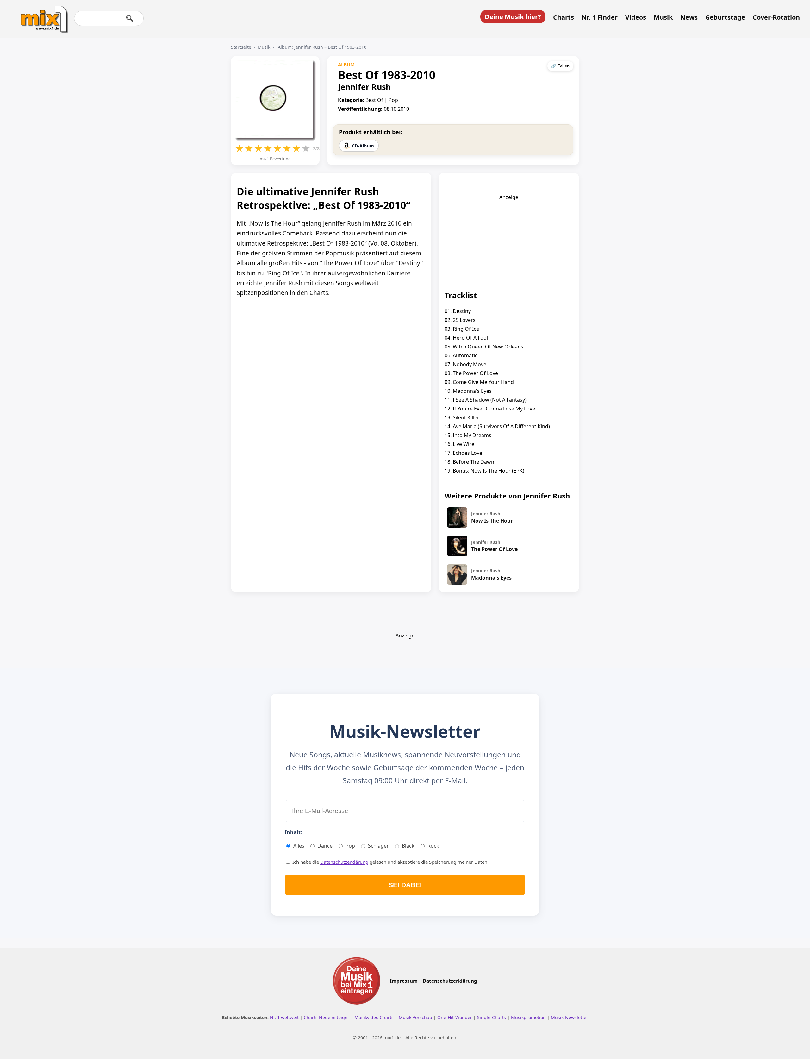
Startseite (241, 47)
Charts (563, 17)
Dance (325, 845)
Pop (350, 845)
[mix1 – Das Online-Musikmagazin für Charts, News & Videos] (41, 15)
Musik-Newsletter (569, 1017)
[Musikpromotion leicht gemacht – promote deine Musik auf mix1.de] (356, 981)
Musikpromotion (529, 1017)
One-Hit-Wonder (455, 1017)
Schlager (378, 845)
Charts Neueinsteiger (327, 1017)
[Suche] (129, 18)
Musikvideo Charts (374, 1017)
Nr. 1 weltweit (285, 1017)
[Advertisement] (508, 240)
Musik (663, 17)
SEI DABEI (405, 884)
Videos (635, 17)
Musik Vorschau (416, 1017)
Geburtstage (725, 17)
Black (408, 845)
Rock (433, 845)
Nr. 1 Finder (600, 17)
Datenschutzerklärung (344, 862)
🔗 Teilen (560, 66)
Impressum (404, 981)
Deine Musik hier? (513, 16)
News (689, 17)
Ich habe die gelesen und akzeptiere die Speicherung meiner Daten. (390, 862)
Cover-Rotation (776, 17)
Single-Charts (492, 1017)
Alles (298, 845)
